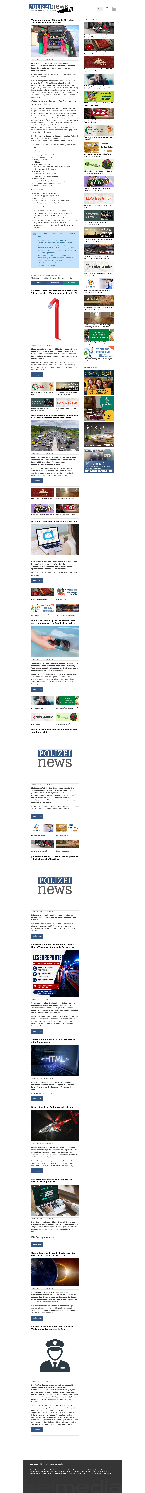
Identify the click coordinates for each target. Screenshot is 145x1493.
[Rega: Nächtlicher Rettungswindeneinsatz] (55, 1125)
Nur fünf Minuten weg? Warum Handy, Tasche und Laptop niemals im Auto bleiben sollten (54, 622)
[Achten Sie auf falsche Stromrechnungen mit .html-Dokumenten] (55, 1060)
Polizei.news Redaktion (46, 59)
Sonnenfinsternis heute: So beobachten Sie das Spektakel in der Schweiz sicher (53, 1254)
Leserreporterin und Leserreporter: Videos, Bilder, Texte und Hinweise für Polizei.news (52, 945)
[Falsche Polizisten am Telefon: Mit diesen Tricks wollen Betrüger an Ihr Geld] (55, 1355)
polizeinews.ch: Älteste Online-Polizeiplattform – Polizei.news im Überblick (54, 858)
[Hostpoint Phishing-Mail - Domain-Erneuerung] (55, 539)
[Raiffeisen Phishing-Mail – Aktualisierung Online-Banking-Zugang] (55, 1200)
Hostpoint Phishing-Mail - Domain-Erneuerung (54, 521)
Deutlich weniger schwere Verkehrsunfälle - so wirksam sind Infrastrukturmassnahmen (54, 416)
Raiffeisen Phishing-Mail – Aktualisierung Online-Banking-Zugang (52, 1180)
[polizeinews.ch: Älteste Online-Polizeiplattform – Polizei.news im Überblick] (55, 885)
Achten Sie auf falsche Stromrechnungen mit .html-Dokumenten (53, 1041)
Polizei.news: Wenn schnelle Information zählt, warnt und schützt (54, 730)
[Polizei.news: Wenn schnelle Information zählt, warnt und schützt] (55, 758)
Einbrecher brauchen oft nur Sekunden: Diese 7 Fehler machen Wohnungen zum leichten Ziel (54, 292)
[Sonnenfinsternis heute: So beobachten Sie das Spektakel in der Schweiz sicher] (55, 1272)
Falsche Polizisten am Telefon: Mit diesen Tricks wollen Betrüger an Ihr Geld (52, 1327)
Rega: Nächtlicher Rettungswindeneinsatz (52, 1107)
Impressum (35, 1464)
